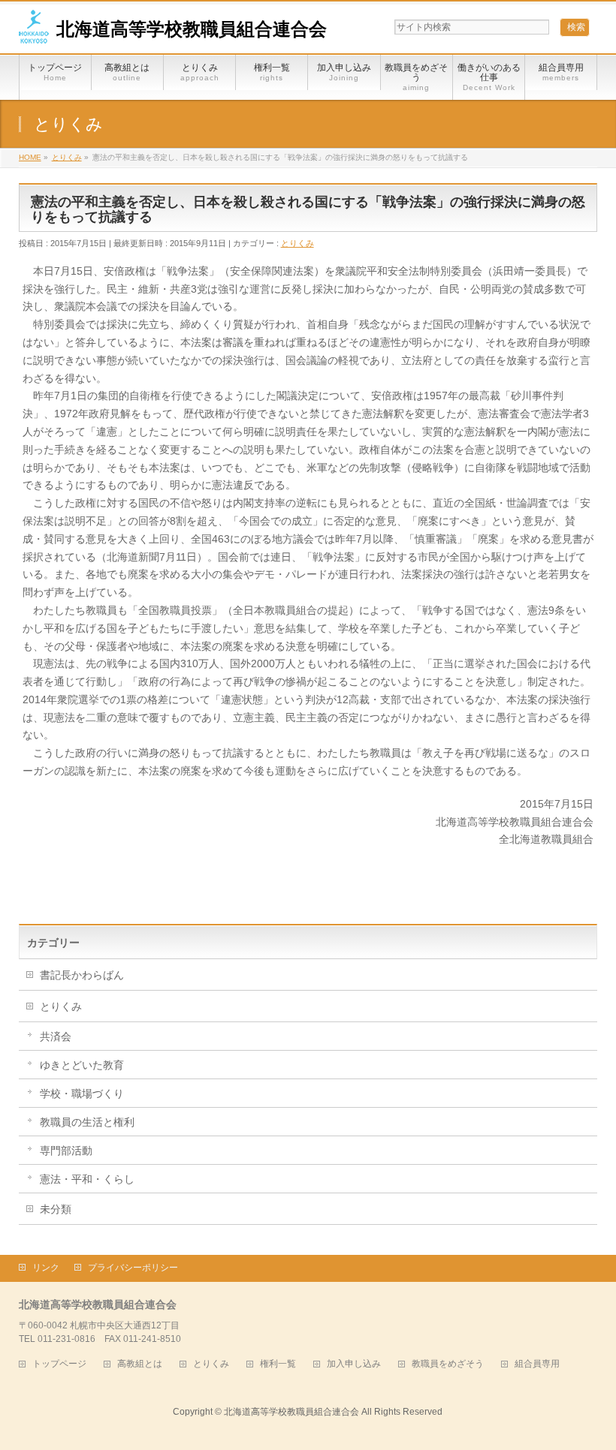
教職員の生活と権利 (87, 1122)
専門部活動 (66, 1151)
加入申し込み (354, 1364)
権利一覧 (278, 1364)
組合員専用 (537, 1364)
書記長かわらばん (82, 975)
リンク (45, 1267)
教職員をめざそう (448, 1364)
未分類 (55, 1209)
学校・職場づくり (82, 1094)
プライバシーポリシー (133, 1267)
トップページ (59, 1364)
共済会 (55, 1036)
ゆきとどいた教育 (82, 1065)
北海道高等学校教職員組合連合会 (191, 29)
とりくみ (297, 243)
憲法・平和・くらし (87, 1179)
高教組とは (139, 1364)
